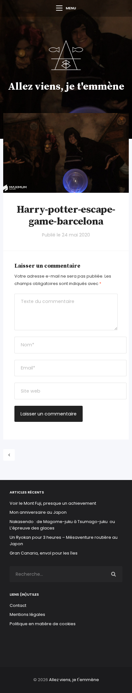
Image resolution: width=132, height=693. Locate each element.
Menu (71, 8)
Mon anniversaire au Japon (39, 512)
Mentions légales (27, 614)
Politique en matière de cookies (43, 623)
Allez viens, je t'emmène (66, 86)
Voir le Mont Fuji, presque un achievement (53, 503)
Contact (18, 605)
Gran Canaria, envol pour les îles (44, 553)
